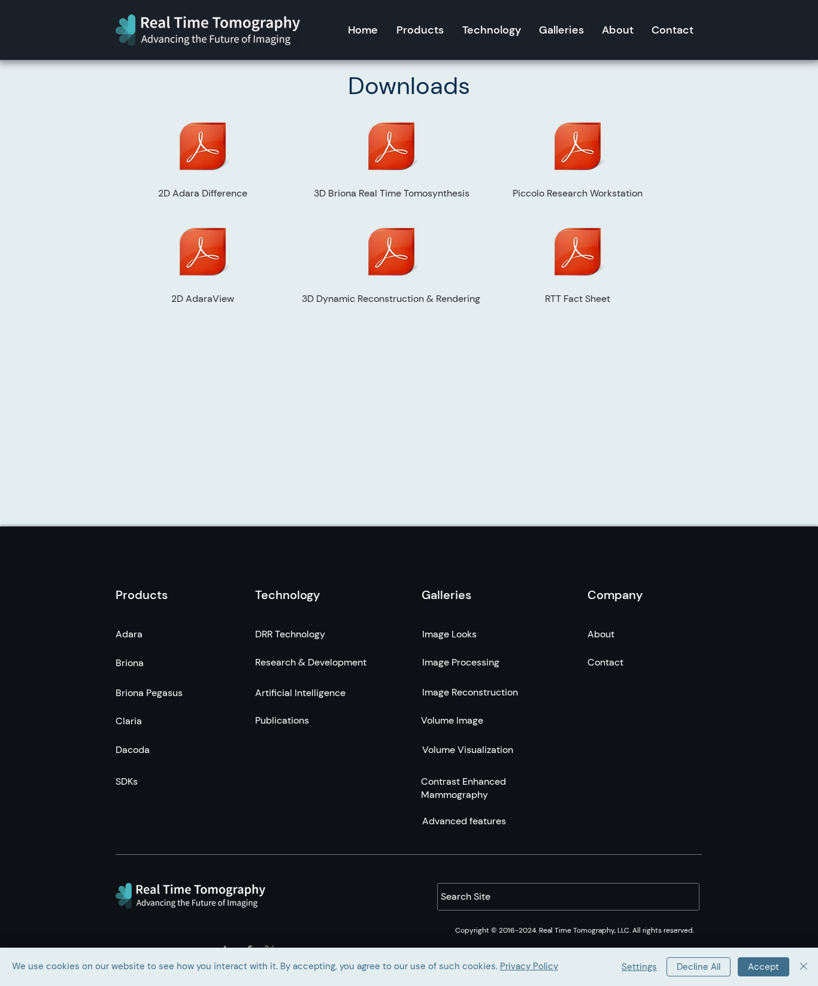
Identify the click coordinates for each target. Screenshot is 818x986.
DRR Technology (290, 634)
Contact (605, 662)
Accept (763, 967)
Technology (287, 595)
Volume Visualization (467, 749)
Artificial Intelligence (300, 692)
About (600, 634)
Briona (130, 663)
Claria (129, 721)
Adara (129, 634)
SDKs (127, 781)
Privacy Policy (529, 966)
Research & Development (310, 662)
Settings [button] (639, 967)
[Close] (803, 966)
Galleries (446, 595)
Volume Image (452, 720)
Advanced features (464, 821)
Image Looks (449, 634)
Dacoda (133, 749)
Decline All (698, 967)
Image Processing (460, 662)
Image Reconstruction (470, 692)
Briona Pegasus (149, 692)
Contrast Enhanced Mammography (463, 788)
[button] (420, 30)
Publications (282, 720)
